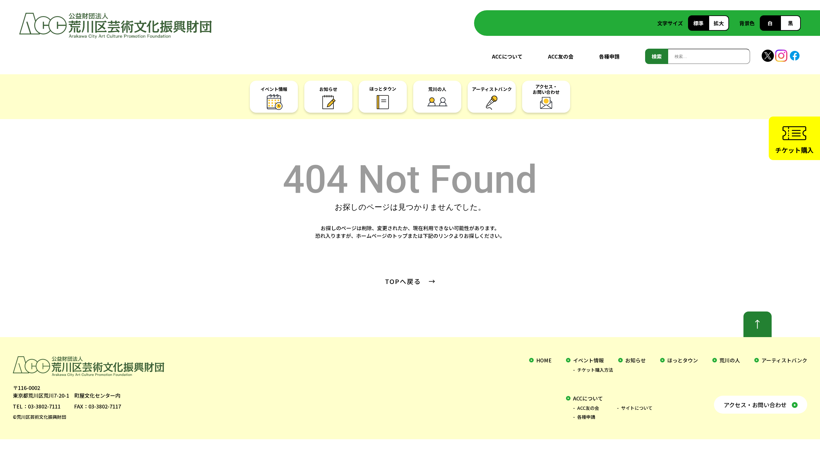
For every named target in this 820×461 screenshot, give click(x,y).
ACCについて (507, 56)
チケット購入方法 (595, 370)
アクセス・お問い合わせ (755, 404)
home (544, 360)
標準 (698, 23)
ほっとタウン (682, 360)
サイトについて (636, 408)
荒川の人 (729, 360)
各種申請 (609, 56)
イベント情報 (588, 360)
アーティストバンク (784, 360)
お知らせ (635, 360)
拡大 (719, 23)
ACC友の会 (560, 56)
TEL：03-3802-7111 (37, 406)
